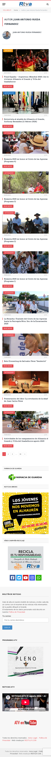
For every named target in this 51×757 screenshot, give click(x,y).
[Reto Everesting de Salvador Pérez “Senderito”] (25, 345)
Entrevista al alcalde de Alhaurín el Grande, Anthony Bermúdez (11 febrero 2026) (24, 120)
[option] (25, 513)
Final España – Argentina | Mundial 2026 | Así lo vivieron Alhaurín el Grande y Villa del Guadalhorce (26, 79)
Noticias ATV (9, 93)
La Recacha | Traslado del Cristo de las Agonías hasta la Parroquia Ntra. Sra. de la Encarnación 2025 (25, 321)
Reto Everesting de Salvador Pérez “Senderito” (25, 361)
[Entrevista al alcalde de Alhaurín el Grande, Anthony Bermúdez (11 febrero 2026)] (25, 103)
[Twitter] (19, 578)
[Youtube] (25, 578)
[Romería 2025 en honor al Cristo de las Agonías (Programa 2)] (25, 222)
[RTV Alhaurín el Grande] (25, 4)
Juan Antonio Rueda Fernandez (27, 32)
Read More (8, 86)
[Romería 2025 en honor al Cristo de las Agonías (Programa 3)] (25, 182)
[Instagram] (32, 578)
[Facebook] (12, 578)
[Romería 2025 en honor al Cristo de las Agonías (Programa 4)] (25, 142)
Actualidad (9, 133)
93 (20, 454)
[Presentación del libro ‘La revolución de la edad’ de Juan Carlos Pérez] (25, 382)
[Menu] (3, 4)
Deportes (8, 51)
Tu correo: (6, 616)
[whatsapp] (39, 578)
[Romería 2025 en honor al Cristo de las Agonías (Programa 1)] (25, 262)
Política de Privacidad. (17, 612)
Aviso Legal (32, 738)
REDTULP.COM (30, 740)
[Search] (47, 4)
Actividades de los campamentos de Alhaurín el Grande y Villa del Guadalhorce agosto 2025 (26, 439)
